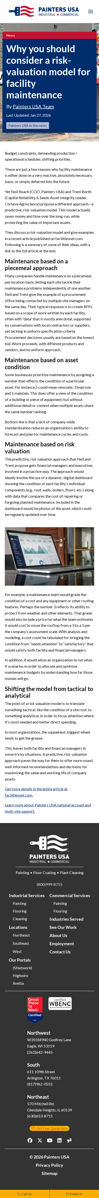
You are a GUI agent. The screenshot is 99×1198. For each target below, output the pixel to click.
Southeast (21, 943)
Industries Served (66, 919)
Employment (62, 943)
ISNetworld (22, 968)
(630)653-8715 (40, 1116)
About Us (58, 935)
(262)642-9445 (40, 1052)
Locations (18, 927)
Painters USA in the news (27, 125)
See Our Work (63, 927)
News (10, 35)
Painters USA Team (33, 106)
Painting (19, 903)
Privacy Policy (49, 1165)
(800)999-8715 (49, 884)
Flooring (20, 911)
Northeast (21, 935)
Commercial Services (70, 895)
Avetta (18, 983)
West (17, 951)
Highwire (20, 975)
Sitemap (49, 1173)
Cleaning (20, 919)
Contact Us (60, 952)
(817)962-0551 (40, 1084)
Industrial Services (27, 895)
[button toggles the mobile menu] (90, 11)
